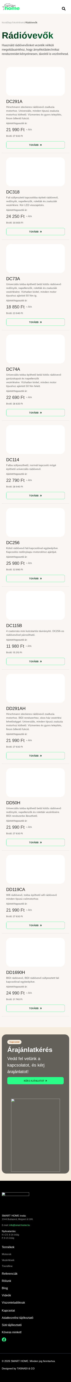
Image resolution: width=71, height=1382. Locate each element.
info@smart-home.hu (19, 1225)
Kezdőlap (6, 22)
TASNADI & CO (26, 1368)
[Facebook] (4, 1339)
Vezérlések (18, 22)
